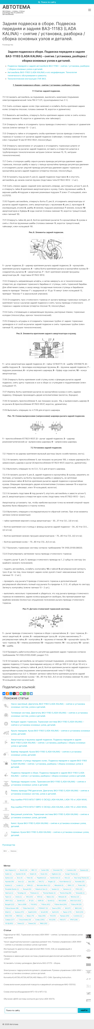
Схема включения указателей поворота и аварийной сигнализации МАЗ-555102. (40, 984)
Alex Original (10, 870)
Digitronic (56, 874)
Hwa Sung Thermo (81, 878)
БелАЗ (51, 901)
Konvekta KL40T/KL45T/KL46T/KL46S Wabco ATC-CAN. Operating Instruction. (38, 977)
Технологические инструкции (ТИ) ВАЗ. (27, 78)
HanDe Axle (55, 878)
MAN (30, 885)
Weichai (75, 897)
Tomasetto (80, 893)
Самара (10, 920)
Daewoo (84, 870)
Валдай (9, 904)
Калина (13, 851)
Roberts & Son (41, 889)
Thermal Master (49, 893)
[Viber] (24, 693)
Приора (64, 916)
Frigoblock (41, 878)
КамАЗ (32, 912)
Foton (30, 878)
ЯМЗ (43, 923)
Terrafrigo (21, 893)
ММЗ (19, 916)
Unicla (18, 897)
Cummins (71, 870)
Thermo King (65, 893)
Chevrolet (57, 870)
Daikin (8, 874)
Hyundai (9, 882)
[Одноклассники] (7, 693)
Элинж (32, 923)
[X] (14, 693)
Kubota (8, 885)
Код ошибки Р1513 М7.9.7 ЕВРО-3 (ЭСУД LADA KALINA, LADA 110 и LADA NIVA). (49, 799)
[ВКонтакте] (3, 693)
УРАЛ (74, 920)
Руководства (7, 45)
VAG (29, 897)
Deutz (44, 874)
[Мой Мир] (10, 693)
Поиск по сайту (48, 2)
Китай (44, 912)
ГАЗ (34, 904)
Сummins (77, 916)
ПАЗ (53, 916)
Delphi (33, 874)
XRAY (9, 901)
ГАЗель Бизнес (12, 908)
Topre (8, 897)
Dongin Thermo (71, 874)
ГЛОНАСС (43, 908)
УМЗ (63, 920)
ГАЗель (45, 904)
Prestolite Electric (12, 889)
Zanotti (21, 901)
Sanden (55, 889)
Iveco (21, 882)
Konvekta (79, 882)
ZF (31, 901)
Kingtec (51, 882)
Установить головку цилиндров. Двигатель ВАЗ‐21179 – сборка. (32, 963)
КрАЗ (55, 912)
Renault (27, 889)
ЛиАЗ (79, 912)
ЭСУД (9, 923)
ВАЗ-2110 (75, 901)
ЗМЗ (78, 908)
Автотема (16, 7)
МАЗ (8, 916)
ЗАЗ (68, 908)
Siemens (67, 889)
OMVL (71, 885)
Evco (20, 878)
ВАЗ (5, 851)
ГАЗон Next (28, 908)
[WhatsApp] (27, 693)
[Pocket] (17, 693)
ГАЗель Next (60, 904)
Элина (20, 923)
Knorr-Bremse (65, 882)
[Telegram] (31, 693)
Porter (81, 885)
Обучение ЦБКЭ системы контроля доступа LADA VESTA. (29, 999)
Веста (22, 904)
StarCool (9, 893)
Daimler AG (21, 874)
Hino (67, 878)
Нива (42, 916)
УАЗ (52, 920)
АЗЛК (41, 901)
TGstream (34, 893)
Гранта (56, 908)
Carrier (45, 870)
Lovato (19, 885)
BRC (34, 870)
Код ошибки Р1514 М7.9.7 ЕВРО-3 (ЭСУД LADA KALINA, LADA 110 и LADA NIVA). (49, 807)
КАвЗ (8, 912)
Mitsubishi (58, 885)
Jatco (31, 882)
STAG (78, 889)
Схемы (40, 920)
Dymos (9, 878)
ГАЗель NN (76, 904)
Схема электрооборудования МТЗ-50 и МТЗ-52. (25, 992)
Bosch (23, 870)
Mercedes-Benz (43, 885)
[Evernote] (21, 693)
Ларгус (67, 912)
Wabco (50, 897)
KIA (41, 882)
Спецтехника (25, 920)
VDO (39, 897)
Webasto (62, 897)
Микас (30, 916)
